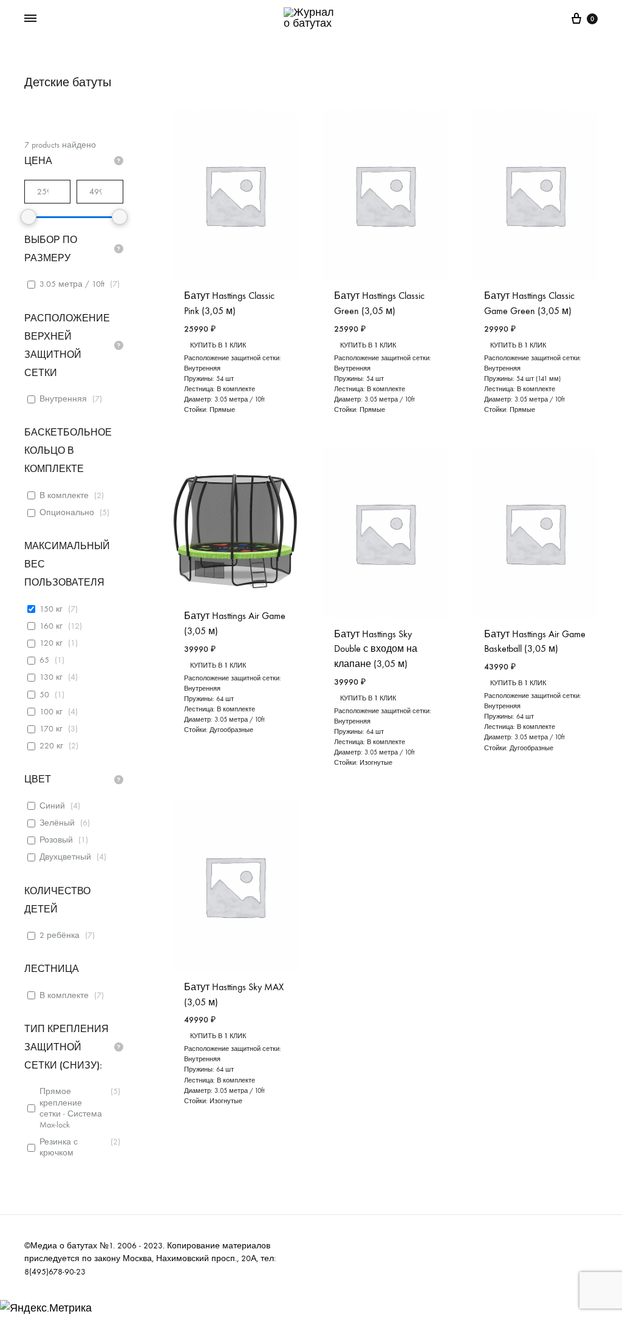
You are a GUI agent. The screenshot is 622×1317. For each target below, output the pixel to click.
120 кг (51, 643)
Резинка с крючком (58, 1147)
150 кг (51, 609)
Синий (52, 806)
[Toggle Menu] (30, 19)
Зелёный (57, 823)
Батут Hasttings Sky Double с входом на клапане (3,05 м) (375, 649)
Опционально (66, 512)
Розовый (56, 840)
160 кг (51, 626)
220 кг (51, 746)
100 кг (51, 711)
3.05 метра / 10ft (71, 284)
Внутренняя (63, 399)
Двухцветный (65, 857)
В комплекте (64, 495)
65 (44, 660)
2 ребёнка (59, 935)
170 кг (51, 728)
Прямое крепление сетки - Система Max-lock (70, 1108)
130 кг (51, 677)
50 (44, 694)
